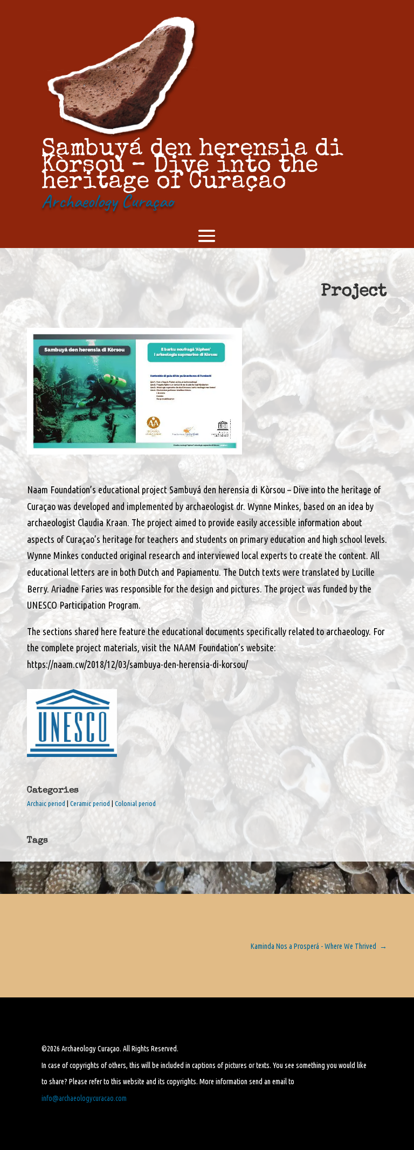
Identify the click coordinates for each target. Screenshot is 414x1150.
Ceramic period (90, 803)
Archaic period (46, 803)
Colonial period (135, 803)
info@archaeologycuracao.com (84, 1098)
